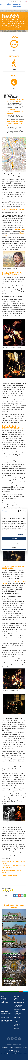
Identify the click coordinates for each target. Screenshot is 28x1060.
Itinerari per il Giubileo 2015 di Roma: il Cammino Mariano (12, 955)
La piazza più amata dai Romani (10, 945)
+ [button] (3, 139)
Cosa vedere (17, 996)
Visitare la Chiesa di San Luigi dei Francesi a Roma (15, 123)
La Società (16, 1019)
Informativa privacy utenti (13, 1053)
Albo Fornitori (17, 1051)
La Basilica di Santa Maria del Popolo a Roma (12, 968)
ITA (25, 1)
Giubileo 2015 (6, 953)
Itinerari (3, 996)
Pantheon (17, 581)
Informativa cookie (23, 1053)
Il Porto (16, 1011)
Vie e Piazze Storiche (13, 915)
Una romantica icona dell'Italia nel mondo (12, 932)
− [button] (3, 141)
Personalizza (13, 543)
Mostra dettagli (20, 534)
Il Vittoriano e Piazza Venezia (12, 917)
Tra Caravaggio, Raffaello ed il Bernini (12, 970)
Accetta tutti (14, 538)
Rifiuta (14, 547)
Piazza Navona (8, 943)
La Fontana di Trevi (9, 930)
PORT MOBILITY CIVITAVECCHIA (14, 5)
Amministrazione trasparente (8, 1051)
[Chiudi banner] (25, 511)
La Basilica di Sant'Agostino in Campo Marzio (15, 111)
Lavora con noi (4, 1053)
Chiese (14, 941)
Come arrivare (4, 1011)
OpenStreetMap (18, 170)
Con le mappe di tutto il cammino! (11, 957)
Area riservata (23, 1051)
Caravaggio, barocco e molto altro (11, 983)
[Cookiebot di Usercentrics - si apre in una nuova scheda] (18, 511)
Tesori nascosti (10, 978)
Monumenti (6, 915)
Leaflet (13, 170)
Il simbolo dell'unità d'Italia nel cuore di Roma (12, 919)
